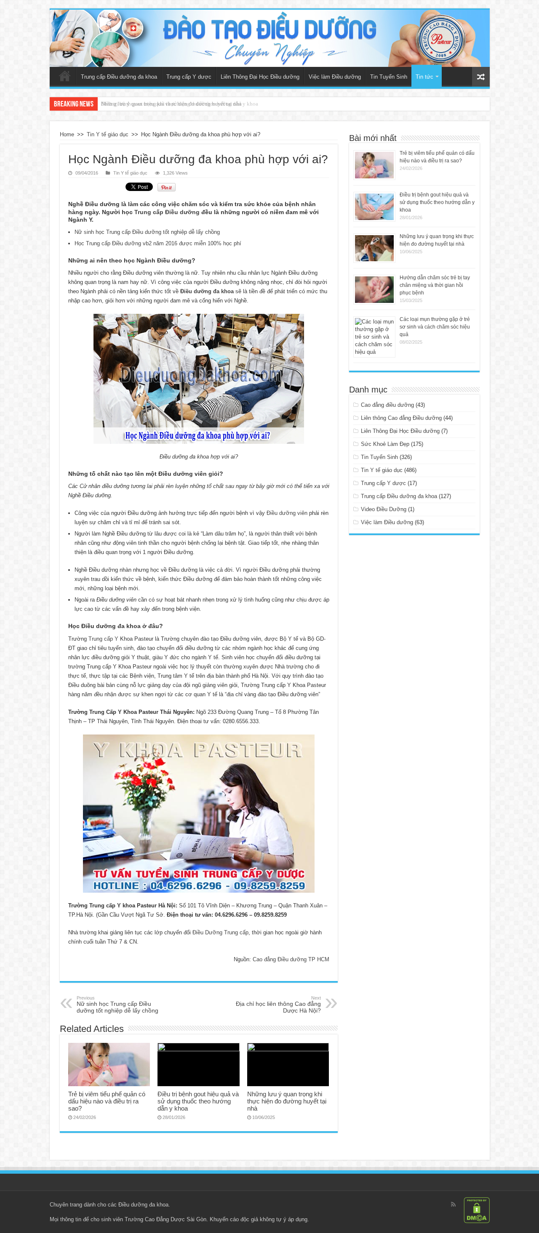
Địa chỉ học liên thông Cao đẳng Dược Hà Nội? (278, 1004)
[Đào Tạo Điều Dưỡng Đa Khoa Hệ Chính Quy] (270, 38)
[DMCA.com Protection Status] (477, 1209)
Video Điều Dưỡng (383, 509)
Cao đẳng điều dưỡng (387, 405)
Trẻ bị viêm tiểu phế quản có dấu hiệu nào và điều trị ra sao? (106, 1101)
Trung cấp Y (103, 639)
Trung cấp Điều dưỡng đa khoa (119, 77)
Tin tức (424, 77)
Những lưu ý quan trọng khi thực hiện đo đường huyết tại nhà (171, 104)
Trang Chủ (65, 76)
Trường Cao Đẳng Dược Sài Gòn (165, 1219)
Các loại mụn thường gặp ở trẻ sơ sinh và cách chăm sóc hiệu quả (435, 326)
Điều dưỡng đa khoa (143, 1204)
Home (67, 134)
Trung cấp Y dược (188, 77)
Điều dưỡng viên (287, 513)
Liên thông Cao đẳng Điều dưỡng (401, 418)
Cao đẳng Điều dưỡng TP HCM (291, 959)
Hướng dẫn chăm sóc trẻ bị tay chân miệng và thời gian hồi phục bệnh (435, 285)
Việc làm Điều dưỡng (335, 77)
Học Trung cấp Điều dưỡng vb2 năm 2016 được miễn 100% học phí (158, 243)
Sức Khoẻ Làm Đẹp (385, 444)
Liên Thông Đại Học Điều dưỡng (260, 77)
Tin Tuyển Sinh (388, 77)
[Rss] (453, 1204)
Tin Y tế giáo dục (107, 134)
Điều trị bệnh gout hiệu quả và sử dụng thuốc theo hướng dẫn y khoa (198, 1101)
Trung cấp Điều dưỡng (167, 212)
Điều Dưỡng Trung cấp (220, 932)
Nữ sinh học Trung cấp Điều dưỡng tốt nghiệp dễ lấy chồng (147, 232)
